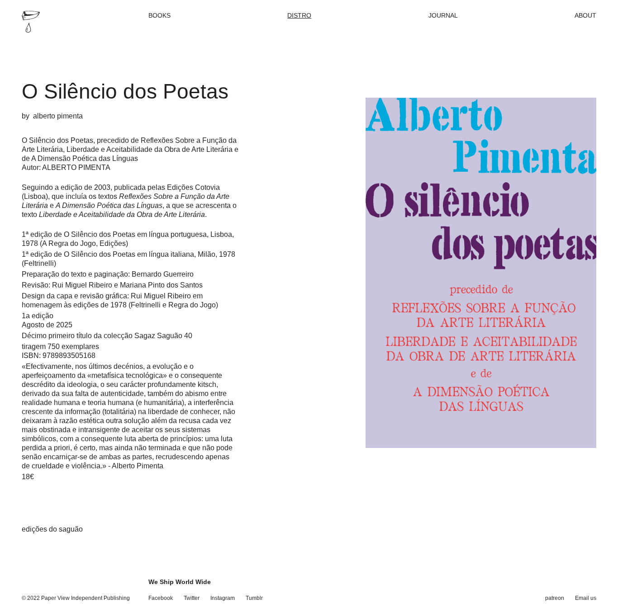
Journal (443, 15)
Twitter (192, 598)
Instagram (222, 598)
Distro (299, 15)
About (585, 15)
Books (159, 15)
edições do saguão (52, 529)
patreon (554, 598)
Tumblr (254, 598)
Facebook (160, 598)
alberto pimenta (58, 116)
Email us (585, 598)
